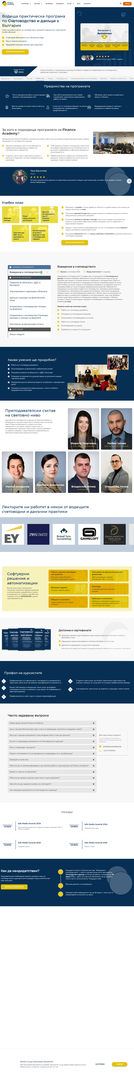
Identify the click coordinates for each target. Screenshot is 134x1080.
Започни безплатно (15, 52)
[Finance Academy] (8, 3)
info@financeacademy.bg (112, 746)
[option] (67, 177)
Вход (127, 3)
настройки (100, 1064)
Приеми (119, 1064)
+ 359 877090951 (109, 750)
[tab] (29, 273)
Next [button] (129, 181)
